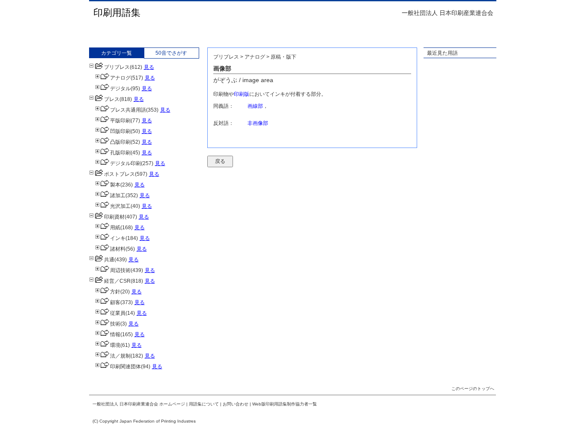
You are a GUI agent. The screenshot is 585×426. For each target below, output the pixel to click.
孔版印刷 (120, 153)
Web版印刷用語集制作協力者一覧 (284, 404)
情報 (115, 334)
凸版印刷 (120, 142)
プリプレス (117, 67)
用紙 (115, 228)
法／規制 (120, 356)
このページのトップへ (472, 388)
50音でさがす (171, 53)
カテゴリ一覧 (116, 53)
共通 (109, 260)
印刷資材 (114, 217)
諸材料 (117, 249)
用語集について (204, 404)
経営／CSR (117, 281)
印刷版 (241, 94)
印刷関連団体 (125, 367)
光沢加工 (120, 206)
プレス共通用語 (128, 110)
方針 (115, 292)
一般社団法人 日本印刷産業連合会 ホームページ (139, 404)
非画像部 (258, 123)
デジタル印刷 (125, 163)
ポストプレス (119, 174)
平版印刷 (120, 121)
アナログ (120, 78)
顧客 (115, 302)
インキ (117, 238)
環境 (115, 345)
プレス (111, 99)
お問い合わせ (235, 404)
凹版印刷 (120, 131)
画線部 (255, 106)
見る (149, 67)
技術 (115, 324)
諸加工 (117, 195)
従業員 (117, 313)
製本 (115, 185)
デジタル (120, 89)
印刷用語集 (116, 12)
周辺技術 (120, 270)
